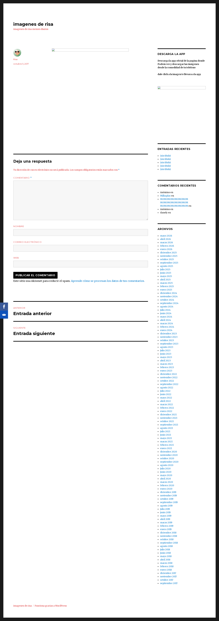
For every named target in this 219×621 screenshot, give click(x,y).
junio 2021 (165, 434)
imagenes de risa (33, 24)
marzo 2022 (166, 404)
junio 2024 (165, 313)
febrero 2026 (167, 246)
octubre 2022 (167, 381)
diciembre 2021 (168, 414)
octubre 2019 (166, 499)
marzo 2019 (166, 522)
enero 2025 (166, 289)
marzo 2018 (166, 563)
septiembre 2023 (169, 343)
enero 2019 (166, 529)
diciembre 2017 (168, 573)
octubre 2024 (167, 300)
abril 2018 (165, 559)
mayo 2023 (166, 357)
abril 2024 (165, 320)
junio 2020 (165, 472)
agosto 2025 (166, 266)
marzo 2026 (166, 242)
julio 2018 (165, 549)
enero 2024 (166, 330)
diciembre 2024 (168, 293)
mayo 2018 (166, 556)
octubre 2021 (167, 421)
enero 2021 (166, 448)
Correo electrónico (27, 242)
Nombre (18, 226)
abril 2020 (165, 478)
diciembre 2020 (168, 451)
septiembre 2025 (169, 262)
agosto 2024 (166, 306)
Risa (15, 59)
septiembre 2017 (168, 583)
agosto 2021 (166, 428)
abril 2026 (165, 239)
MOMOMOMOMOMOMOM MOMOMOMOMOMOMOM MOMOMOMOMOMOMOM (174, 202)
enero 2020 (166, 488)
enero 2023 (166, 370)
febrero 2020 (167, 485)
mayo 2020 (166, 475)
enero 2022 (166, 411)
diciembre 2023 (168, 333)
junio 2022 (165, 394)
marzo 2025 (166, 283)
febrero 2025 (167, 286)
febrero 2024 (167, 327)
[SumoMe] (4, 315)
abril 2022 (165, 401)
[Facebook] (4, 307)
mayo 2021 (166, 438)
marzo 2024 (166, 323)
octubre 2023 (167, 340)
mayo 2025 (166, 276)
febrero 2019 (166, 526)
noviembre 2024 (169, 296)
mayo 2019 (165, 515)
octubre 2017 (166, 580)
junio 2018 (165, 553)
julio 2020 (165, 468)
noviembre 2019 (168, 495)
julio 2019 (165, 509)
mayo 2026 (166, 235)
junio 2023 (165, 354)
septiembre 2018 (169, 542)
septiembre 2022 (169, 384)
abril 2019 (165, 519)
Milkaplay (165, 195)
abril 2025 (165, 279)
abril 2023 (165, 360)
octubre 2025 (167, 259)
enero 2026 (166, 249)
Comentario (22, 177)
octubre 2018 (166, 539)
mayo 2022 (166, 397)
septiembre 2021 (169, 424)
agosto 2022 (166, 387)
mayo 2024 (166, 316)
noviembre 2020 (169, 455)
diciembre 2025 (168, 252)
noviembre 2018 (168, 536)
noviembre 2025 (168, 256)
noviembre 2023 (168, 337)
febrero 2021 (167, 445)
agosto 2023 (166, 347)
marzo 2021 (166, 441)
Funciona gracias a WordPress (51, 605)
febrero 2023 (167, 367)
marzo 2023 (166, 364)
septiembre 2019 (169, 502)
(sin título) (165, 155)
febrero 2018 (166, 566)
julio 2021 (165, 431)
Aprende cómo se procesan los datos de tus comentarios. (108, 280)
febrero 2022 (167, 408)
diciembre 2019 (168, 492)
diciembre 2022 (168, 374)
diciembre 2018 (168, 532)
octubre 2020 (167, 458)
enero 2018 (166, 569)
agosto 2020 (166, 465)
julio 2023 (165, 350)
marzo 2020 (166, 482)
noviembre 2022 (168, 377)
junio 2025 (165, 273)
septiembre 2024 (169, 303)
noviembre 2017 (168, 576)
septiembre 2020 (169, 461)
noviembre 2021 (168, 418)
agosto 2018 (166, 546)
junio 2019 (165, 512)
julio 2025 (165, 269)
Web (16, 257)
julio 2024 (165, 310)
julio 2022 (165, 391)
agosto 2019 (166, 505)
